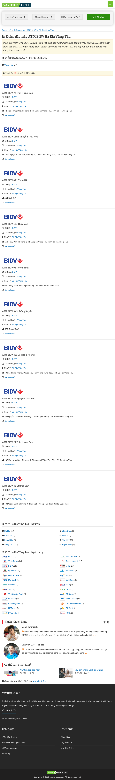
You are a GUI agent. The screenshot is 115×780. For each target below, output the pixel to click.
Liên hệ (6, 753)
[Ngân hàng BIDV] (13, 85)
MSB (67, 566)
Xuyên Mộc (67, 544)
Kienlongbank (14, 603)
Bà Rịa (7, 531)
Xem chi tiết (10, 115)
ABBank (11, 585)
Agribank (12, 570)
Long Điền (8, 540)
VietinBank (13, 561)
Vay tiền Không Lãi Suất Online (89, 670)
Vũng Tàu (8, 65)
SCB (67, 585)
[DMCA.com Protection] (57, 772)
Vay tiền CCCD (67, 743)
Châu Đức (66, 531)
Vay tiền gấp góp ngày (30, 670)
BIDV (14, 97)
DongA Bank (13, 575)
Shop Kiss (65, 737)
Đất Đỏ (65, 535)
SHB (10, 589)
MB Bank (12, 580)
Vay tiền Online (39, 681)
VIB (67, 575)
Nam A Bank (71, 599)
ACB (10, 556)
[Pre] (105, 623)
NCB (67, 613)
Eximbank (69, 570)
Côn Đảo (8, 535)
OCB (67, 589)
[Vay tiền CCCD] (49, 4)
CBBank (69, 594)
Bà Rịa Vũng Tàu (19, 106)
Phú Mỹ (65, 540)
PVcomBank (13, 613)
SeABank (69, 580)
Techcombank (71, 561)
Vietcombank (71, 556)
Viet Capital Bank (15, 594)
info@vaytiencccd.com (18, 718)
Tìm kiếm (99, 17)
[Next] (108, 623)
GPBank (69, 608)
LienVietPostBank (73, 603)
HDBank (12, 608)
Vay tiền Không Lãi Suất (14, 743)
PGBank (12, 599)
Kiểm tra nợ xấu (10, 748)
